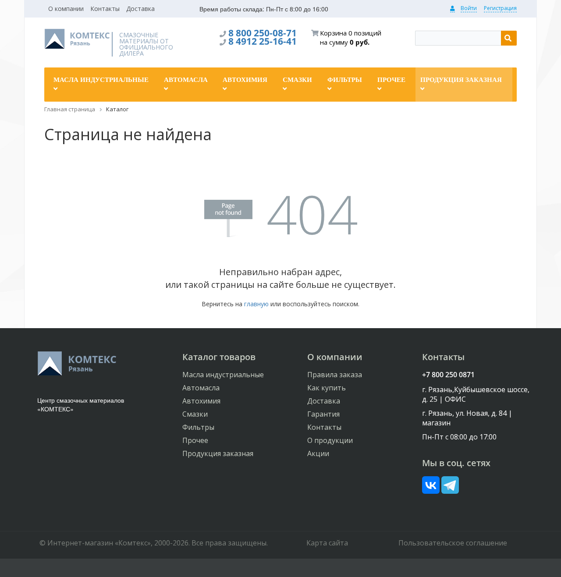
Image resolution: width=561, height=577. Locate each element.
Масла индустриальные (223, 374)
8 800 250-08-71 (262, 33)
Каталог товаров (219, 357)
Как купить (326, 388)
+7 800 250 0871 (448, 374)
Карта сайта (327, 543)
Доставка (140, 8)
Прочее (195, 440)
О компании (66, 8)
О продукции (330, 440)
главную (256, 304)
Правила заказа (334, 374)
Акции (318, 453)
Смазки (195, 414)
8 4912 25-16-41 (262, 41)
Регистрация (500, 8)
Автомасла (201, 388)
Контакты (105, 8)
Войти (469, 8)
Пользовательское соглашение (452, 543)
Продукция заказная (217, 453)
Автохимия (201, 401)
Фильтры (198, 427)
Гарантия (323, 414)
